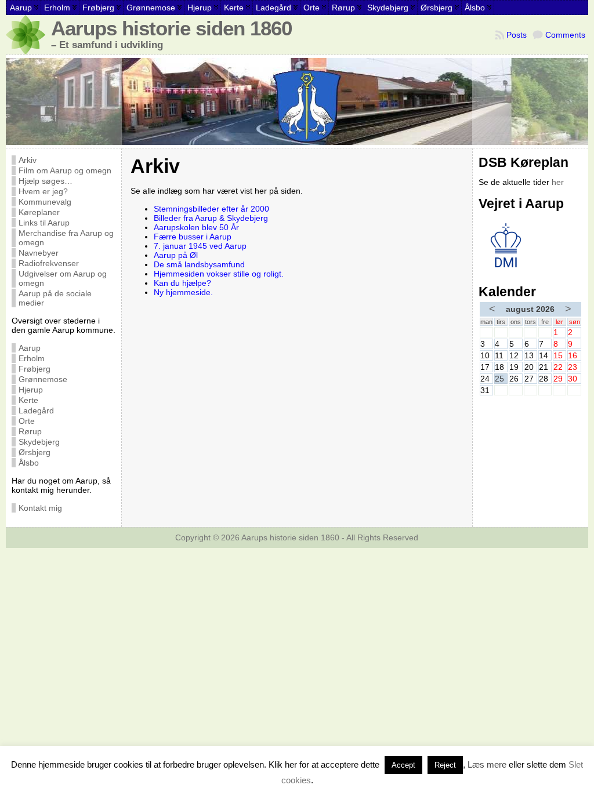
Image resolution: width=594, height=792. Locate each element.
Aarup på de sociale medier (55, 298)
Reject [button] (445, 765)
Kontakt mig (40, 508)
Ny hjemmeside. (183, 292)
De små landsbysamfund (199, 264)
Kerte (28, 400)
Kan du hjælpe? (182, 283)
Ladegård (36, 410)
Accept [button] (403, 765)
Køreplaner (39, 212)
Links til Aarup (44, 222)
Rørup (30, 431)
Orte (27, 421)
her (558, 182)
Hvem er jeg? (43, 191)
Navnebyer (39, 252)
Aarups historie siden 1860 (171, 28)
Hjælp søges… (46, 181)
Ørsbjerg (34, 452)
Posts (516, 34)
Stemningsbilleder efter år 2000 (211, 208)
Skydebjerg (39, 441)
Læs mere (487, 764)
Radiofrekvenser (49, 263)
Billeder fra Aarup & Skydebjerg (211, 218)
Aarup (30, 348)
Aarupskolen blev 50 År (196, 227)
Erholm (32, 358)
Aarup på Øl (176, 255)
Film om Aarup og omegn (65, 170)
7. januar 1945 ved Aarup (200, 245)
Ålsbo (29, 462)
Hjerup (31, 389)
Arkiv (28, 160)
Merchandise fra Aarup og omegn (66, 237)
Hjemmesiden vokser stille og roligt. (219, 273)
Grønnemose (43, 379)
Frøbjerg (34, 368)
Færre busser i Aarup (192, 236)
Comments (565, 34)
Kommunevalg (45, 201)
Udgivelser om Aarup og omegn (63, 278)
